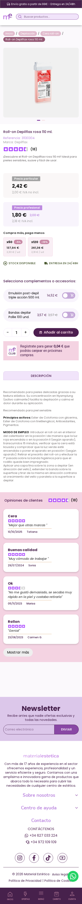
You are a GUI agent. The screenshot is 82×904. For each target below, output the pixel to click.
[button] (38, 120)
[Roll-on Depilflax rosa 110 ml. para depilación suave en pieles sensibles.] (41, 82)
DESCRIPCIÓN (41, 376)
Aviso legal (60, 874)
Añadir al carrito (58, 332)
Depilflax (21, 142)
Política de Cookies (58, 880)
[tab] (41, 375)
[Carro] (56, 894)
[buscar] (19, 17)
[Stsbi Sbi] (20, 858)
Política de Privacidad (25, 880)
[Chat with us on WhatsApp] (73, 876)
